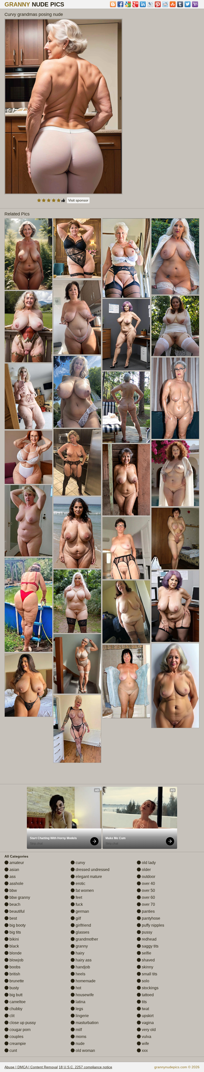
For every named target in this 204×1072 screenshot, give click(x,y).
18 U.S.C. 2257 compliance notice (85, 1067)
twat (145, 1009)
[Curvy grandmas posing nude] (63, 106)
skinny (147, 967)
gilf (78, 918)
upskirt (147, 1016)
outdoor (148, 876)
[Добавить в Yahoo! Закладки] (195, 4)
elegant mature (88, 876)
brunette (16, 981)
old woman (85, 1050)
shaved (148, 960)
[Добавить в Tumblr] (180, 4)
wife (145, 1043)
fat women (84, 890)
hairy (79, 953)
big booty (17, 925)
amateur (16, 863)
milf (78, 1030)
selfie (146, 953)
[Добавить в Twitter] (188, 4)
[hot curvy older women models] (28, 254)
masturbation (87, 1023)
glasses (82, 932)
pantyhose (150, 918)
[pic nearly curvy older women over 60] (28, 396)
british (14, 974)
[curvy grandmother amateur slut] (175, 538)
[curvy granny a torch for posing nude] (77, 601)
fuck (79, 904)
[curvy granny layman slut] (126, 612)
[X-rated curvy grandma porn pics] (77, 248)
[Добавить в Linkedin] (143, 4)
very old (148, 1030)
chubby (15, 1009)
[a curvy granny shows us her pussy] (126, 479)
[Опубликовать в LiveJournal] (150, 4)
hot (78, 988)
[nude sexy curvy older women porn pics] (175, 256)
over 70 (148, 904)
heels (80, 974)
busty (13, 988)
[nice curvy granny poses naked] (28, 605)
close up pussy (22, 1023)
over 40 (148, 883)
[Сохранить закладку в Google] (128, 4)
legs (79, 1009)
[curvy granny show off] (126, 334)
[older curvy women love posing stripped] (175, 325)
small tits (149, 974)
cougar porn (19, 1030)
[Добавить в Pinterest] (158, 4)
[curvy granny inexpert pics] (77, 392)
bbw (12, 890)
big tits (14, 932)
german (82, 911)
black (13, 946)
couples (15, 1036)
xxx (144, 1050)
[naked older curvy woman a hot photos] (126, 407)
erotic (80, 883)
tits (144, 1002)
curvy (80, 863)
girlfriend (83, 925)
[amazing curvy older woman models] (77, 729)
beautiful (16, 911)
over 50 (148, 890)
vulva (146, 1036)
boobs (14, 967)
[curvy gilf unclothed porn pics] (77, 462)
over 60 (148, 897)
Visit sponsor (78, 200)
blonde (15, 953)
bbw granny (19, 897)
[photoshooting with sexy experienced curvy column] (126, 681)
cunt (12, 1050)
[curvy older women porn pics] (126, 258)
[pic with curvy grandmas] (77, 532)
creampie (17, 1043)
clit (11, 1016)
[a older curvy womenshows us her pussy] (175, 473)
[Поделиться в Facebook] (120, 4)
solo (145, 981)
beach (14, 904)
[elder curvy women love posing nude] (28, 685)
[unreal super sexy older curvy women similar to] (28, 457)
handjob (82, 967)
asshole (15, 883)
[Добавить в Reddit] (165, 4)
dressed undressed (92, 869)
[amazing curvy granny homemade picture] (175, 685)
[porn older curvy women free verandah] (28, 326)
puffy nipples (152, 925)
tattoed (147, 995)
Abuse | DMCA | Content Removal (31, 1067)
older (146, 869)
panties (148, 911)
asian (13, 869)
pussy (146, 932)
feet (78, 897)
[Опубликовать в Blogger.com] (113, 4)
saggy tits (149, 946)
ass (12, 876)
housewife (84, 995)
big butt (15, 995)
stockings (149, 988)
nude (80, 1043)
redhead (148, 939)
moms (80, 1036)
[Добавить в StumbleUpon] (173, 4)
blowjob (15, 960)
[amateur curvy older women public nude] (175, 398)
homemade (85, 981)
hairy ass (83, 960)
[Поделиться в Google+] (135, 4)
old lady (148, 863)
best (12, 918)
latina (80, 1002)
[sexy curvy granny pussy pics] (175, 606)
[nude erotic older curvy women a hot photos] (77, 664)
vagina (147, 1023)
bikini (13, 939)
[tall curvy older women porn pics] (28, 520)
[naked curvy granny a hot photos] (126, 548)
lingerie (82, 1016)
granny (81, 946)
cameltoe (17, 1002)
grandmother (86, 939)
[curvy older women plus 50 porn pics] (77, 317)
